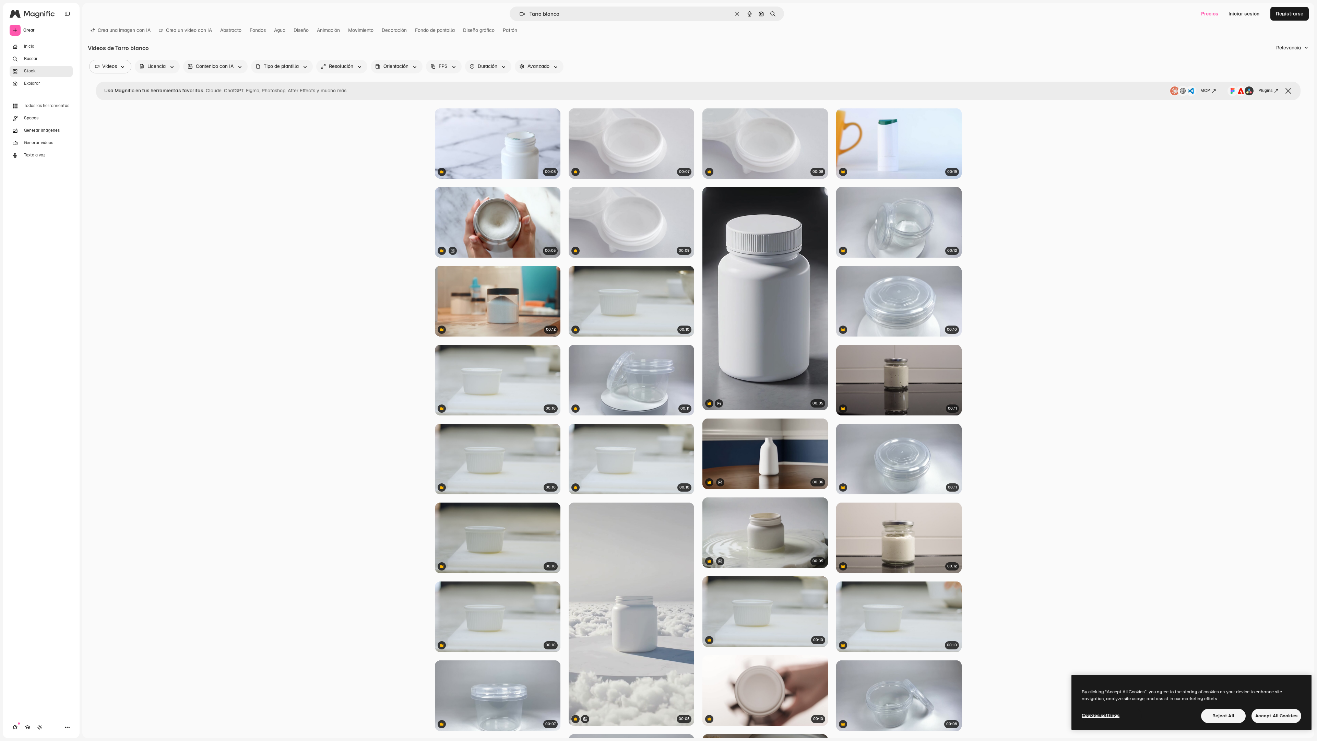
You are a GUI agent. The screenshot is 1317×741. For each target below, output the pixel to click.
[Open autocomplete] (519, 13)
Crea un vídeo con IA (189, 30)
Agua (279, 30)
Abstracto (230, 30)
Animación (328, 30)
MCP (1205, 90)
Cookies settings (1100, 715)
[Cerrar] (1288, 91)
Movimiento (360, 30)
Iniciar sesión (1244, 14)
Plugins (1265, 90)
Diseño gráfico (479, 30)
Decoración (394, 30)
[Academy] (27, 727)
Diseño (301, 30)
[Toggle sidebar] (67, 13)
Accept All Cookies (1276, 716)
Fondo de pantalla (435, 30)
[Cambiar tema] (39, 727)
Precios (1209, 14)
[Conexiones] (15, 727)
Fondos (258, 30)
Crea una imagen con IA (124, 30)
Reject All (1223, 716)
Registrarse (1289, 14)
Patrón (510, 30)
